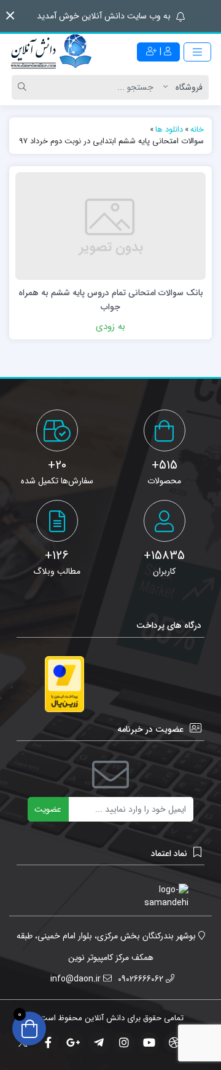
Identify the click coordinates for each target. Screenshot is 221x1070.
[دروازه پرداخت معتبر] (64, 684)
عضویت (47, 809)
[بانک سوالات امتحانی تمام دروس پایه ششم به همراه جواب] (110, 225)
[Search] (24, 87)
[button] (10, 15)
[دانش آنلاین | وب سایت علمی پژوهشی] (50, 52)
